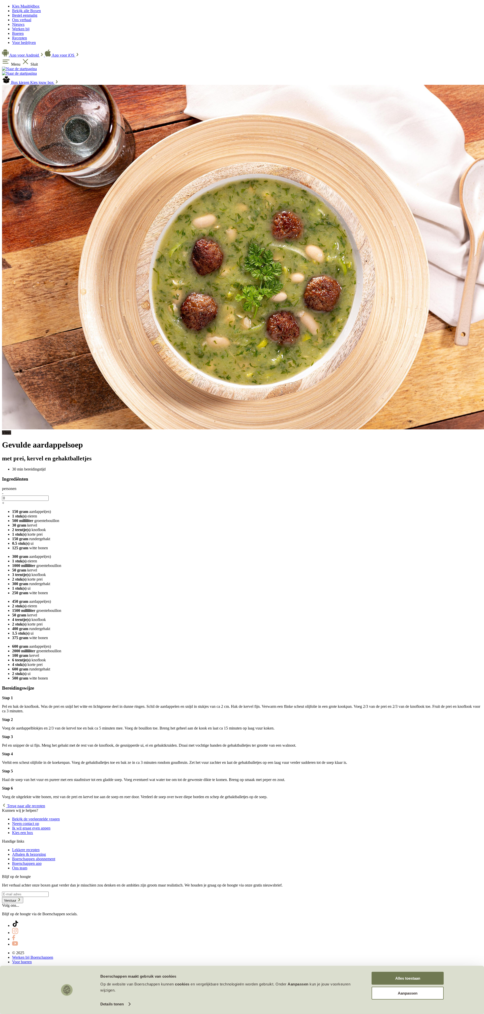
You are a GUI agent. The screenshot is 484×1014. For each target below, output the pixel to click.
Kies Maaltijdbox (26, 6)
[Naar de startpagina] (19, 69)
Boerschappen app (27, 863)
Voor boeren (22, 962)
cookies (182, 984)
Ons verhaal (21, 20)
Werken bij (20, 29)
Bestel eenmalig (24, 15)
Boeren (18, 33)
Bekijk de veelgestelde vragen (36, 819)
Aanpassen (407, 993)
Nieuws (18, 24)
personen (9, 488)
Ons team (19, 868)
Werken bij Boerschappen (32, 957)
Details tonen (112, 1004)
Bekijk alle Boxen (26, 11)
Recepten (19, 38)
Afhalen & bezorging (29, 854)
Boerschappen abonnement (33, 859)
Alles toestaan (407, 978)
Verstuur (10, 900)
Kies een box (22, 832)
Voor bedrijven (24, 42)
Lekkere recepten (26, 850)
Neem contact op (25, 823)
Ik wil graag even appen (31, 828)
